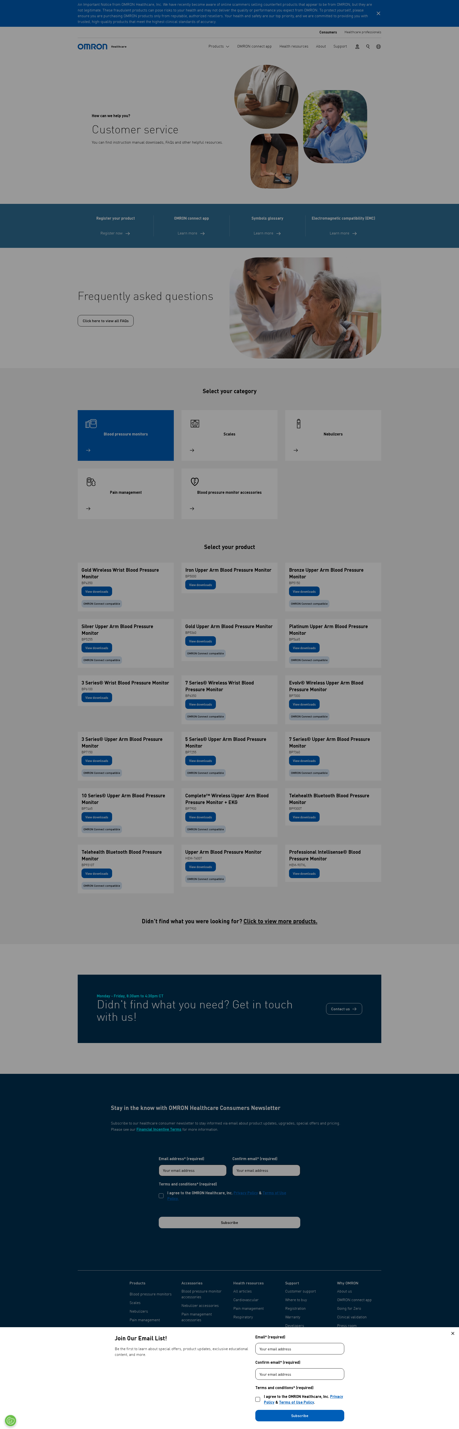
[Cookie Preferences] (10, 1421)
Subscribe (299, 1415)
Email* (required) (270, 1337)
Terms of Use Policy (296, 1402)
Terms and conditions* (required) (284, 1388)
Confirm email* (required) (277, 1362)
